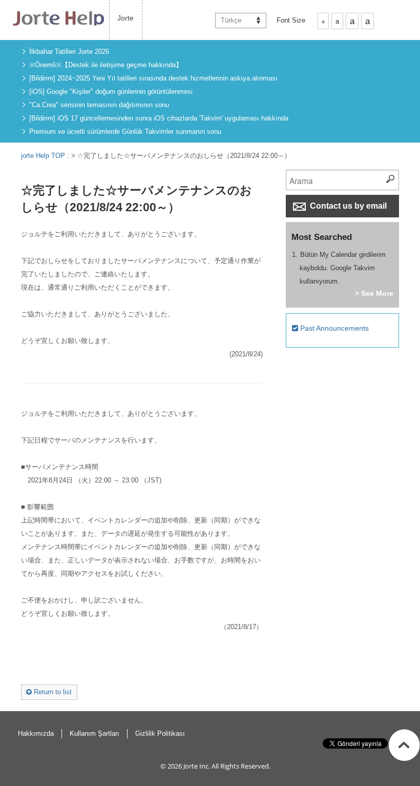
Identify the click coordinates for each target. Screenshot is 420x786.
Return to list (52, 692)
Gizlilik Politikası (160, 733)
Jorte (125, 18)
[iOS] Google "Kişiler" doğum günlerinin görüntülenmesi (111, 91)
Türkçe (231, 20)
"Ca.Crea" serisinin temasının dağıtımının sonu (99, 105)
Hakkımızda (36, 733)
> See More (374, 293)
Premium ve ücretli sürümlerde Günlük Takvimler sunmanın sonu (125, 131)
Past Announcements (333, 328)
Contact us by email (347, 205)
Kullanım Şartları (94, 733)
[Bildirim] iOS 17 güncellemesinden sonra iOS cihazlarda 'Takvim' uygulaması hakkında (158, 118)
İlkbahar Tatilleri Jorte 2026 (69, 51)
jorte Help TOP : (46, 155)
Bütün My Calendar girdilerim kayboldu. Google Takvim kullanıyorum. (343, 268)
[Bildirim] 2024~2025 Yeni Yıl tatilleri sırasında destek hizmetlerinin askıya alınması (153, 78)
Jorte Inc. (196, 766)
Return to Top (404, 745)
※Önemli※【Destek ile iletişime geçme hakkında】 (105, 65)
